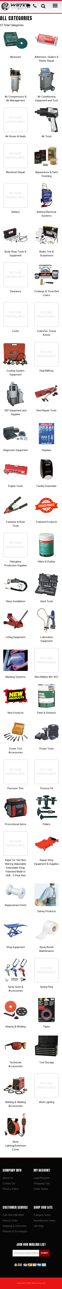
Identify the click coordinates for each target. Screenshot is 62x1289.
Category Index (42, 1214)
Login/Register (42, 1177)
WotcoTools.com (38, 1283)
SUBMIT (44, 1253)
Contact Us (9, 1183)
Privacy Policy (11, 1188)
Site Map (39, 1225)
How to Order (10, 1220)
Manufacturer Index (44, 1220)
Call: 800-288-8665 (13, 1214)
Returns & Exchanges (15, 1231)
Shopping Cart (42, 1183)
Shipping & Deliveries (15, 1225)
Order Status (41, 1188)
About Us (8, 1177)
